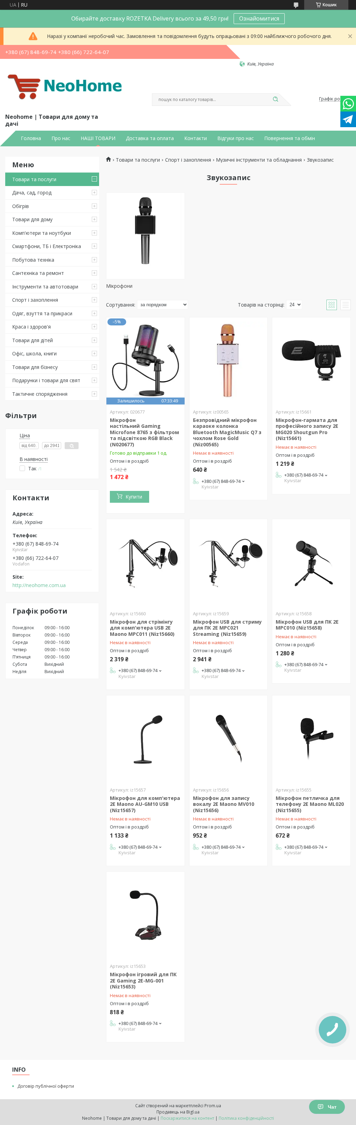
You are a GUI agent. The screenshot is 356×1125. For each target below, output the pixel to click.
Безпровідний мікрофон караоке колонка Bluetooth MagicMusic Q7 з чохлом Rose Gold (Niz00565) (227, 432)
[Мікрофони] (145, 235)
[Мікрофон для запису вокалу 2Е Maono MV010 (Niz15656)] (228, 739)
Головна (31, 138)
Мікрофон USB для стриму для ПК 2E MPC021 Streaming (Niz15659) (227, 627)
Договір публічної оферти (45, 1086)
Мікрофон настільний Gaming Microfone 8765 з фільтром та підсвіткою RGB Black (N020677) (144, 432)
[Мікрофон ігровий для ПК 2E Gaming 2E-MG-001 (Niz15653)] (145, 915)
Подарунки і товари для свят (46, 380)
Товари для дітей (32, 340)
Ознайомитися (259, 18)
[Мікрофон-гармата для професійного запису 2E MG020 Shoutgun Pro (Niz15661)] (311, 360)
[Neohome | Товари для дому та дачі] (66, 89)
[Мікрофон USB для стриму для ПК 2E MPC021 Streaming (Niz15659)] (228, 562)
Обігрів (20, 206)
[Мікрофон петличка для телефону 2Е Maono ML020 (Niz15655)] (311, 739)
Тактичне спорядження (39, 394)
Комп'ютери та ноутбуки (41, 233)
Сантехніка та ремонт (38, 273)
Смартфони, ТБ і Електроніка (46, 246)
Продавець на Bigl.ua (178, 1112)
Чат (332, 1107)
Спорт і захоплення (35, 299)
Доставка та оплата (150, 138)
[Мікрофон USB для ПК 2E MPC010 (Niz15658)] (311, 562)
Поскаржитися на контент (187, 1118)
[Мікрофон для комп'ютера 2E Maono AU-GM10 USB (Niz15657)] (145, 739)
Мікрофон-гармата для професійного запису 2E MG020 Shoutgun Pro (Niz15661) (307, 429)
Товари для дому (32, 219)
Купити (134, 496)
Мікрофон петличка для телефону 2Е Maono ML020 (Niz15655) (310, 804)
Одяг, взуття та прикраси (42, 313)
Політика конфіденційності (246, 1118)
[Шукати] (275, 99)
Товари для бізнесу (35, 367)
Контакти (195, 138)
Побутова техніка (33, 259)
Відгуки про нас (235, 138)
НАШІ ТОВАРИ (98, 138)
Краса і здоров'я (31, 326)
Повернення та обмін (289, 138)
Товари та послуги (34, 179)
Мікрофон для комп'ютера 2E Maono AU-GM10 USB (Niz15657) (145, 804)
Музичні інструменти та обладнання (259, 160)
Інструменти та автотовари (45, 286)
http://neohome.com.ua (39, 585)
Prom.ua (212, 1106)
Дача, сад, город (31, 192)
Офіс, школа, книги (34, 353)
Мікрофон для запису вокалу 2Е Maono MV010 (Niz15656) (223, 804)
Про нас (60, 138)
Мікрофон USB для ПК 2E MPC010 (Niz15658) (307, 624)
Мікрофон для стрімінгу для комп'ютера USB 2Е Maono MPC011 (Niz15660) (142, 627)
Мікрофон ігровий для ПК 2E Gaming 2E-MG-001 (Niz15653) (143, 980)
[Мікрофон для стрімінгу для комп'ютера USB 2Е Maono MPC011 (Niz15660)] (145, 562)
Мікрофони (119, 286)
